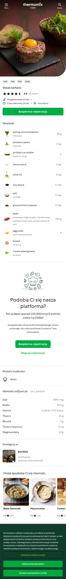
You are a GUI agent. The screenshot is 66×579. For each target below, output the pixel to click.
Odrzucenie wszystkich (33, 564)
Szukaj (59, 8)
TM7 (6, 81)
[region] (33, 551)
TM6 (13, 81)
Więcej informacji (33, 353)
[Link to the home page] (33, 6)
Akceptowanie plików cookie (33, 573)
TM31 (27, 81)
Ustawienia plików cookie (33, 555)
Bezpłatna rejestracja (33, 111)
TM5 (20, 81)
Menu (6, 8)
